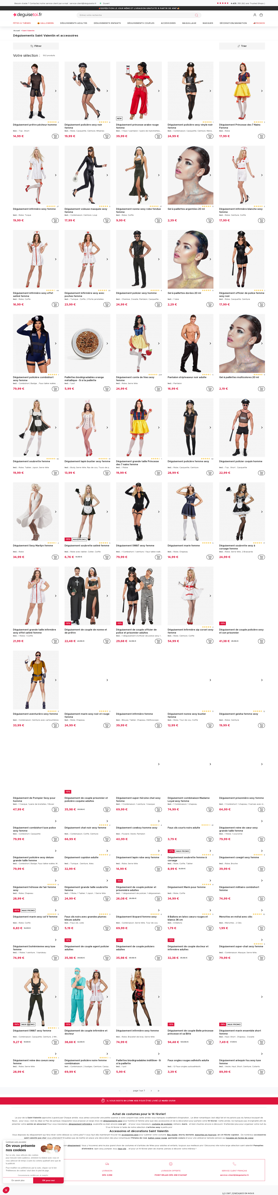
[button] (6, 1190)
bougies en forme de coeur (240, 1138)
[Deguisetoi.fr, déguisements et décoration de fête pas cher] (27, 15)
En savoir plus (18, 1180)
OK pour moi (48, 1180)
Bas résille (172, 1135)
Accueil (16, 30)
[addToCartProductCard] (55, 136)
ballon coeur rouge (157, 1138)
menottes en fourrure (205, 1135)
